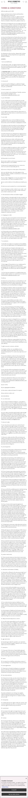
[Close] (26, 778)
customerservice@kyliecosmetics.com (10, 95)
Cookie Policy (5, 786)
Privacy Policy (18, 48)
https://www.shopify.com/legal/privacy (10, 419)
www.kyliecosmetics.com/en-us (14, 33)
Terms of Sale (4, 54)
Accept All (14, 789)
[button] (2, 2)
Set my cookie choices (14, 794)
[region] (14, 787)
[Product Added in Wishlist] (23, 2)
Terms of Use (9, 46)
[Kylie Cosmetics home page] (14, 2)
